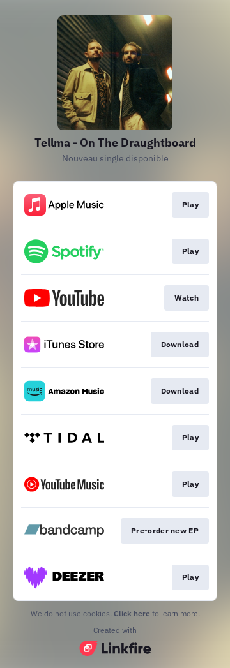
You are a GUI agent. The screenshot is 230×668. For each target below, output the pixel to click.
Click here (132, 613)
